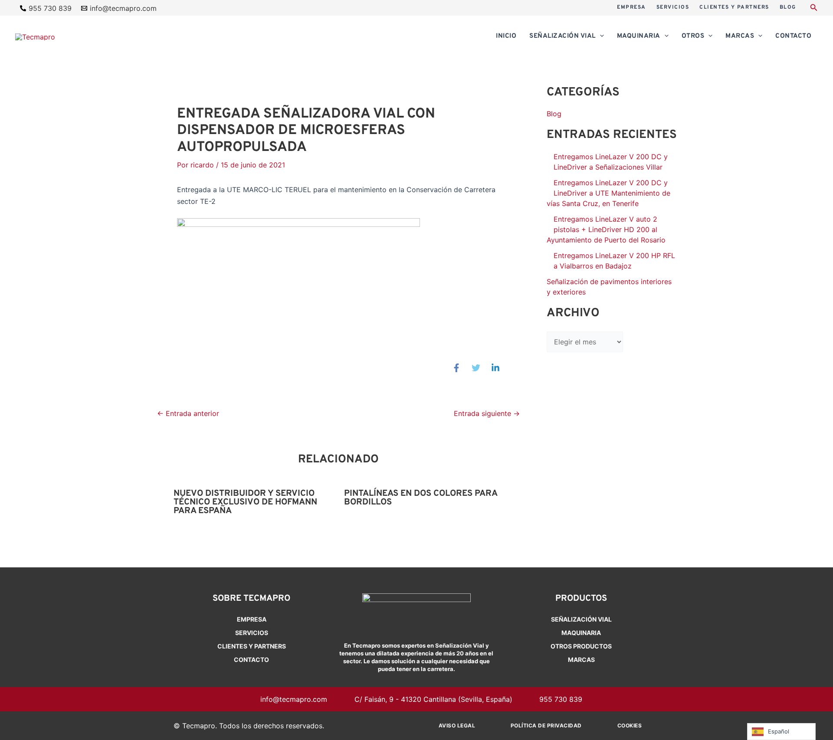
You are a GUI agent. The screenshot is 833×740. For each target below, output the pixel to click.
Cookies (629, 725)
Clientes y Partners (251, 646)
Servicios (251, 632)
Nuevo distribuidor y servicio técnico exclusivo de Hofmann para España (245, 502)
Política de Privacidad (546, 725)
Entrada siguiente (487, 413)
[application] (600, 36)
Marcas (581, 659)
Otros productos (581, 646)
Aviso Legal (457, 725)
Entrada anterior (188, 413)
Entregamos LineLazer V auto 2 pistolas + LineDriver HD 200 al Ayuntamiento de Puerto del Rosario (606, 229)
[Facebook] (456, 368)
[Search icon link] (814, 8)
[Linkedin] (495, 368)
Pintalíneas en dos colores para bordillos (420, 498)
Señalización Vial (581, 619)
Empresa (251, 619)
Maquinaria (581, 632)
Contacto (251, 659)
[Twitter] (476, 368)
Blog (554, 113)
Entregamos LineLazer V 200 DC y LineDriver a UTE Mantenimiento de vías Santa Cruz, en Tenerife (608, 193)
